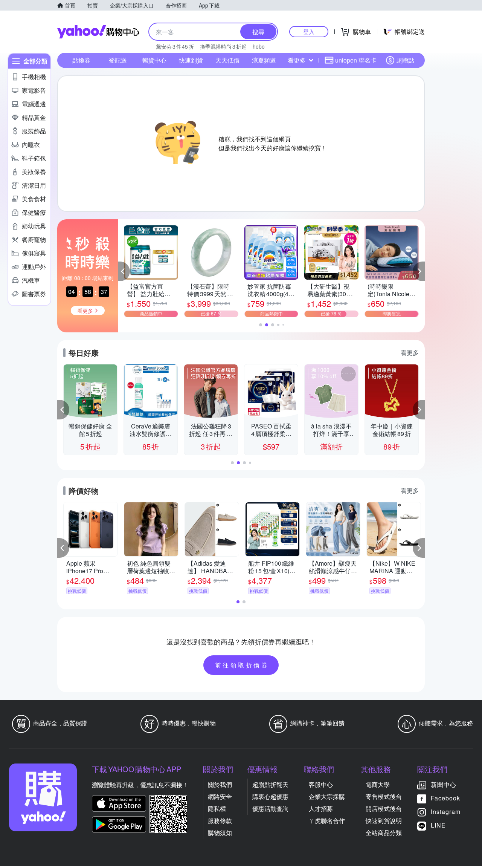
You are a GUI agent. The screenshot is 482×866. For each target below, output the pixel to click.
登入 (308, 31)
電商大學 (378, 784)
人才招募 (321, 808)
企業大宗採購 (327, 796)
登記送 (118, 60)
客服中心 (321, 784)
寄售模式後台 (384, 796)
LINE (438, 825)
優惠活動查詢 (270, 808)
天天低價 (227, 60)
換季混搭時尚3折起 (223, 46)
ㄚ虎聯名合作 (327, 820)
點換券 (81, 60)
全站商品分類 (384, 832)
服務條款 (220, 820)
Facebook (445, 798)
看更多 (297, 60)
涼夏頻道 (264, 60)
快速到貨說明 (384, 820)
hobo (259, 46)
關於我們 (220, 784)
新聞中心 (443, 784)
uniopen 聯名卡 (356, 60)
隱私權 (217, 808)
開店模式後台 (384, 808)
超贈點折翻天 (270, 784)
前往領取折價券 (242, 665)
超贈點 (405, 60)
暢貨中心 (154, 60)
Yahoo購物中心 (98, 32)
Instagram (446, 811)
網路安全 (220, 796)
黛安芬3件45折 (175, 46)
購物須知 (220, 832)
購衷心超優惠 (270, 796)
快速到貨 (191, 60)
